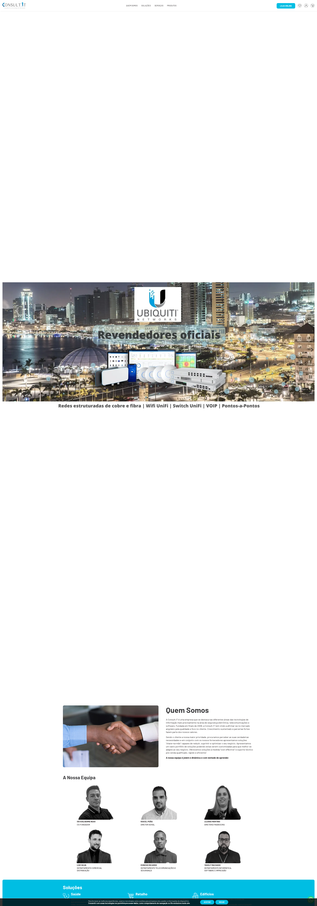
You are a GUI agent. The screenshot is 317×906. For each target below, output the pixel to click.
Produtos (171, 5)
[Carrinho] (312, 5)
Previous (5, 351)
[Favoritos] (300, 5)
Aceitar (207, 902)
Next (312, 351)
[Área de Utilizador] (306, 5)
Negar (222, 902)
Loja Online (286, 6)
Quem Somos (132, 5)
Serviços (159, 5)
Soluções (146, 5)
